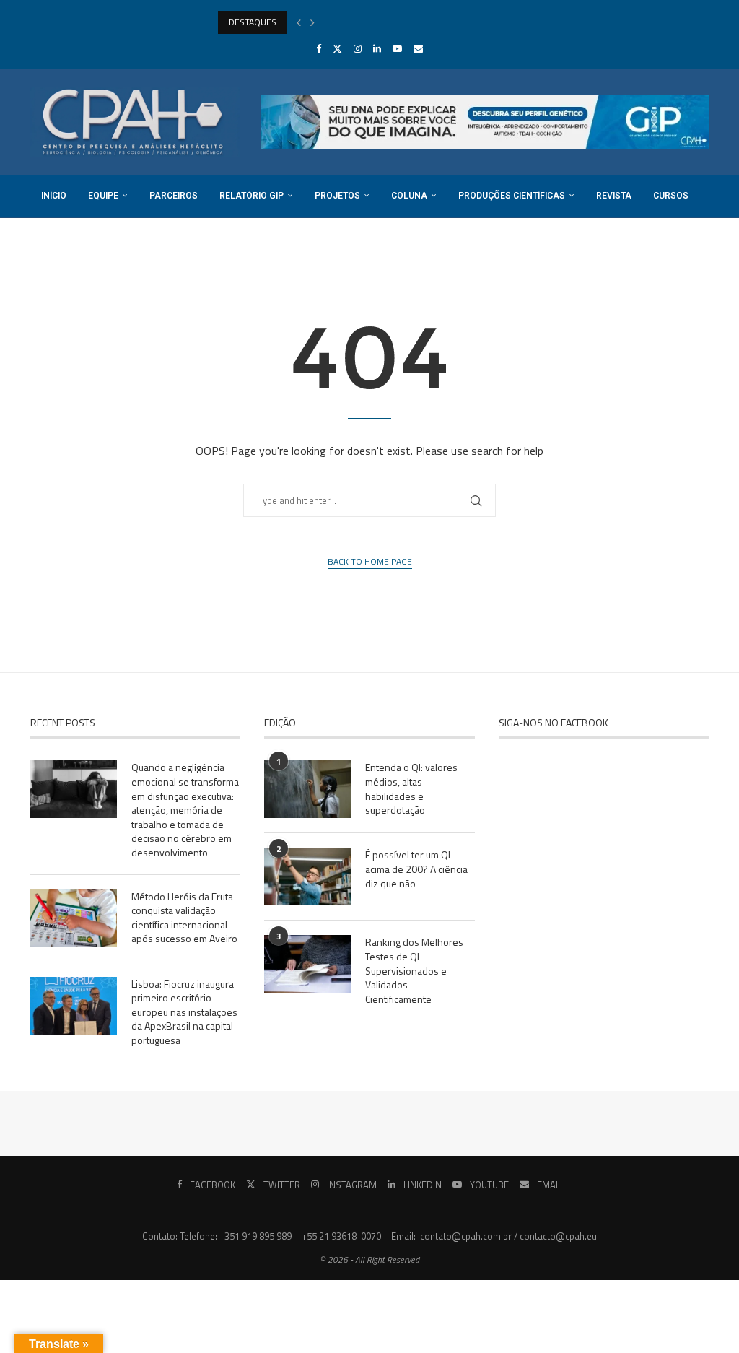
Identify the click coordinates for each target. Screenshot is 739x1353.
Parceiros (173, 196)
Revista (613, 196)
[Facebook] (318, 48)
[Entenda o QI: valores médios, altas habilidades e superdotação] (307, 789)
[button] (299, 22)
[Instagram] (358, 48)
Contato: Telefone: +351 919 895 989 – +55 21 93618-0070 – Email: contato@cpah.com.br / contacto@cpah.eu (369, 1236)
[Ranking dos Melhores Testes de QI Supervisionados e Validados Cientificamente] (307, 964)
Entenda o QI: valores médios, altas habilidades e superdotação (411, 788)
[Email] (418, 48)
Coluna (409, 196)
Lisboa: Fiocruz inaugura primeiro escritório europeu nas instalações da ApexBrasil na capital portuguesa (184, 1012)
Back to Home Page (370, 561)
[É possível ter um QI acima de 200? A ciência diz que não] (307, 876)
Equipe (103, 196)
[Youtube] (397, 48)
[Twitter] (337, 48)
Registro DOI (70, 238)
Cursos (670, 196)
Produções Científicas (511, 196)
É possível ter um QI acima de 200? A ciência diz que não (416, 869)
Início (53, 196)
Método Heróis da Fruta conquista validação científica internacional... (350, 22)
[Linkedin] (377, 48)
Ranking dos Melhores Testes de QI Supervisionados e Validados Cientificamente (414, 970)
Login (144, 238)
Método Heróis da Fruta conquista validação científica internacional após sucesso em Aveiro (184, 917)
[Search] (701, 282)
